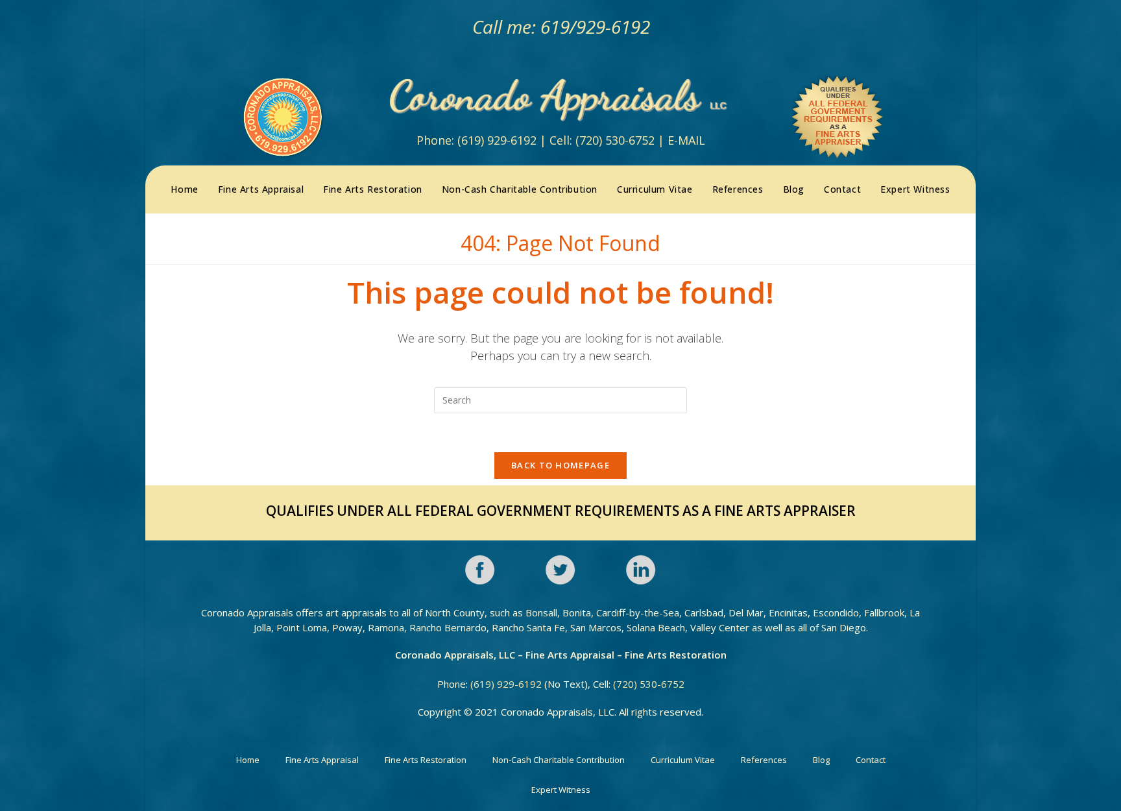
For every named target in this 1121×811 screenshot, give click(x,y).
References (764, 760)
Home (247, 760)
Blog (821, 760)
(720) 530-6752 (615, 140)
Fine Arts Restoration (425, 760)
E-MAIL (686, 140)
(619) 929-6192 (496, 140)
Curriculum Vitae (683, 760)
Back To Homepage (560, 465)
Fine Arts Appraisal (322, 760)
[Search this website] (560, 399)
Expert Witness (560, 789)
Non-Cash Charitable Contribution (558, 760)
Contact (871, 760)
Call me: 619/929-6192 (560, 26)
